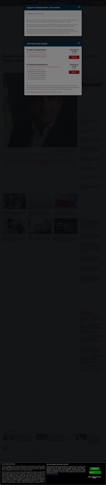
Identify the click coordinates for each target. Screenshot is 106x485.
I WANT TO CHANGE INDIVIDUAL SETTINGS (94, 477)
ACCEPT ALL (94, 468)
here (10, 478)
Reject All (92, 472)
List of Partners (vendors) (52, 474)
